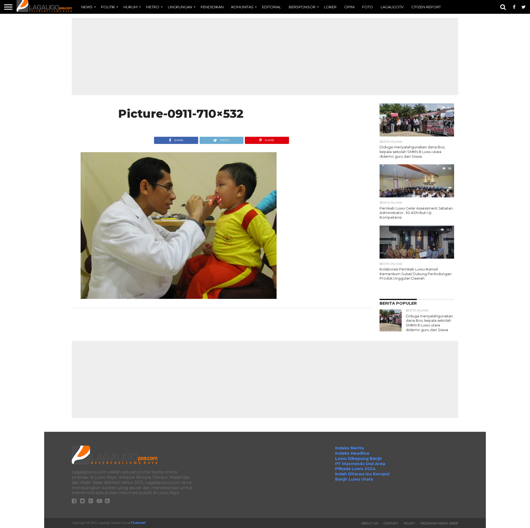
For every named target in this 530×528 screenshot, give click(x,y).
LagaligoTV (392, 7)
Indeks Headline (352, 453)
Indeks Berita (349, 448)
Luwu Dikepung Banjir (358, 458)
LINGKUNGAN (180, 7)
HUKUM (130, 7)
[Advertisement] (265, 56)
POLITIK (108, 7)
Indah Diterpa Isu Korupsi (362, 473)
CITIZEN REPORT (426, 7)
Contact (390, 523)
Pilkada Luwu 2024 (355, 468)
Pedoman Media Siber (439, 523)
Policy (409, 523)
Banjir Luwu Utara (354, 479)
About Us (369, 523)
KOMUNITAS (242, 7)
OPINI (349, 7)
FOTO (367, 7)
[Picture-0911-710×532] (179, 297)
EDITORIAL (271, 7)
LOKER (330, 7)
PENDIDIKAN (212, 7)
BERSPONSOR (302, 7)
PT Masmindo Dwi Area (360, 463)
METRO (152, 7)
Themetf (138, 523)
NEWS (86, 7)
